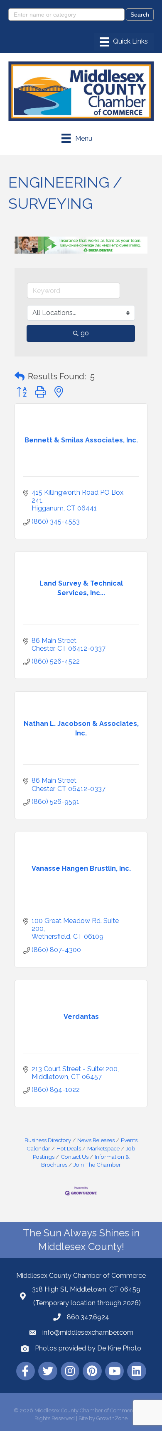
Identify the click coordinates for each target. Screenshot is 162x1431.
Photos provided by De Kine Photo (88, 1348)
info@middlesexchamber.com (87, 1332)
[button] (20, 376)
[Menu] (124, 42)
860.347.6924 (88, 1317)
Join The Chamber (97, 1164)
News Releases (96, 1140)
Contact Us (74, 1156)
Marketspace (103, 1148)
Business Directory (48, 1140)
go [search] (85, 333)
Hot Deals (68, 1148)
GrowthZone (112, 1418)
